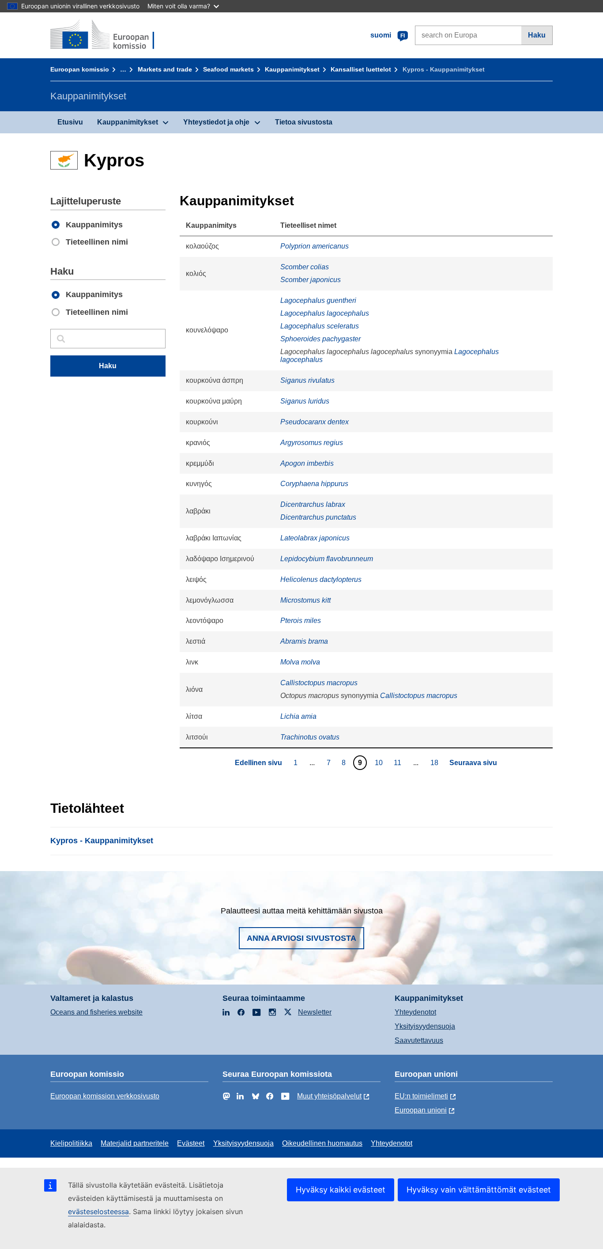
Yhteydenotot (415, 1012)
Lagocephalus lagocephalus (324, 313)
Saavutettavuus (419, 1040)
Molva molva (300, 662)
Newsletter (315, 1012)
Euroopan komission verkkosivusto (104, 1096)
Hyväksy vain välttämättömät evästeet (479, 1189)
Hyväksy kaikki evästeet (340, 1189)
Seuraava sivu (473, 762)
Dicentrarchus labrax (312, 504)
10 (380, 762)
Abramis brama (304, 641)
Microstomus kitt (305, 600)
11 (398, 762)
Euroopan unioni (421, 1110)
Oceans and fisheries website (96, 1012)
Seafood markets (228, 69)
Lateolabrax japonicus (315, 538)
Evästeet (190, 1143)
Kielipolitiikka (71, 1143)
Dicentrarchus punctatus (318, 517)
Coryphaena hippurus (314, 483)
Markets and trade (165, 69)
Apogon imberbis (307, 463)
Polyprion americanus (314, 246)
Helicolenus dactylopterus (321, 579)
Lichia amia (298, 716)
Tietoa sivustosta (303, 122)
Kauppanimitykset (292, 69)
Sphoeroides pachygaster (320, 339)
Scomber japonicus (310, 279)
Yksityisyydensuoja (425, 1026)
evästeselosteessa (98, 1211)
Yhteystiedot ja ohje (216, 122)
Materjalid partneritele (135, 1143)
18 (435, 762)
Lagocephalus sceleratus (319, 326)
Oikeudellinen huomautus (322, 1143)
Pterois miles (300, 620)
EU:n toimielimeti (421, 1096)
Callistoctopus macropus (319, 683)
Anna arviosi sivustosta (301, 938)
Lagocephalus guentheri (318, 300)
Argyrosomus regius (311, 442)
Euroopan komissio (79, 69)
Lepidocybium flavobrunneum (326, 558)
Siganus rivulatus (307, 380)
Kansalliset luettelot (361, 69)
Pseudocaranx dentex (314, 422)
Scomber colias (304, 267)
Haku (537, 35)
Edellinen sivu (258, 762)
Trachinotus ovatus (309, 737)
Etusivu (70, 122)
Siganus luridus (304, 401)
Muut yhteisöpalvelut (329, 1096)
